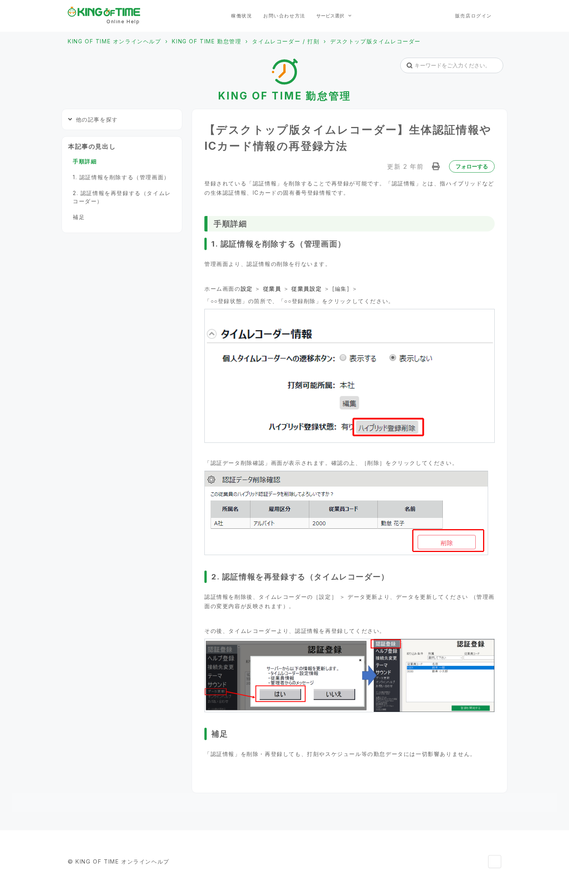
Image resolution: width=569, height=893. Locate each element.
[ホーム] (104, 12)
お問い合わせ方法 (284, 16)
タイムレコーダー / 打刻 (285, 41)
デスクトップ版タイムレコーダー (375, 41)
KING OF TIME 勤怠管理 (206, 41)
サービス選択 (330, 16)
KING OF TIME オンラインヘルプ (114, 41)
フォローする (472, 166)
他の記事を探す (97, 119)
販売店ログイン (473, 16)
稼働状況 (241, 16)
